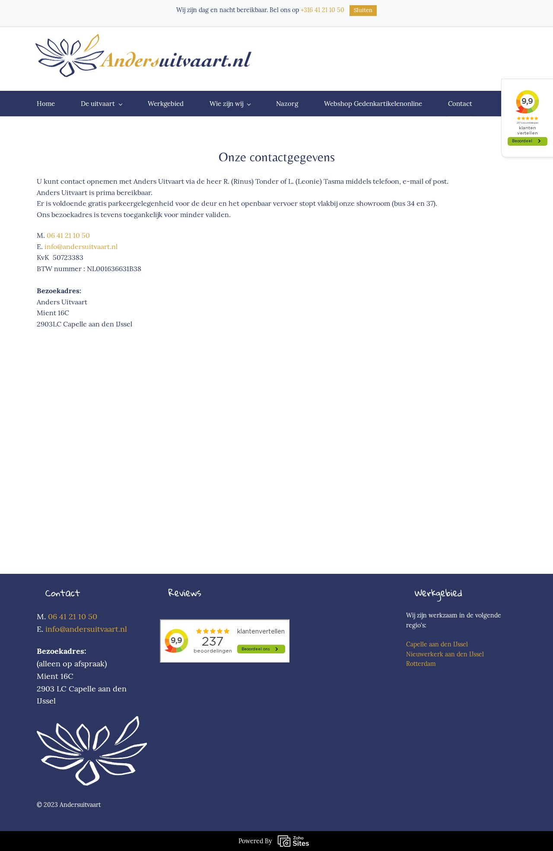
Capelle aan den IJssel (437, 644)
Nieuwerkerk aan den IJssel (445, 654)
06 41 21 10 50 (68, 235)
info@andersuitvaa (78, 629)
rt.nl (119, 629)
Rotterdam (421, 664)
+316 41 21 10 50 (322, 10)
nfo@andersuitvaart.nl (82, 246)
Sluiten (363, 10)
